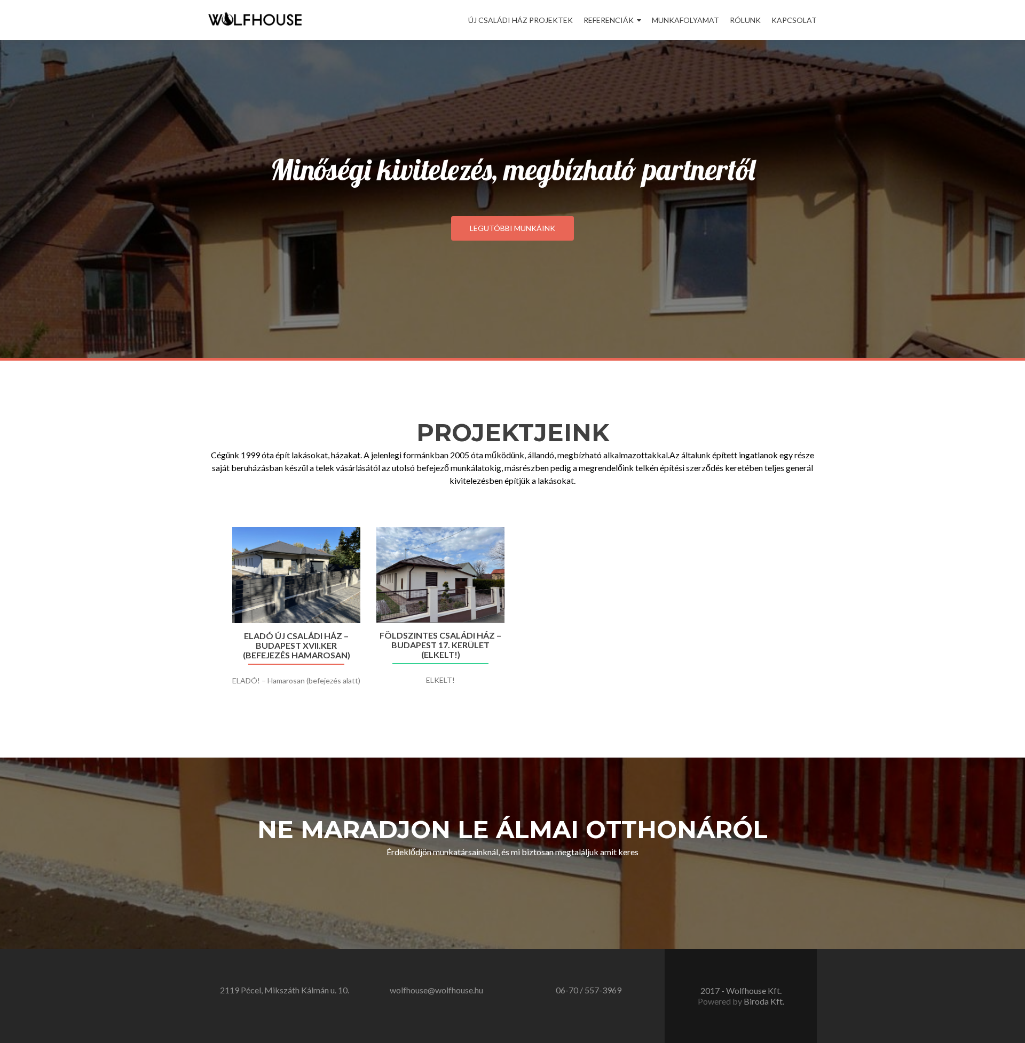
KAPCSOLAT (794, 20)
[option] (512, 616)
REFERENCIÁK (609, 20)
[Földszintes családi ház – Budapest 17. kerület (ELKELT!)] (440, 575)
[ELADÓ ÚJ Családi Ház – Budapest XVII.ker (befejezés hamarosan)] (296, 575)
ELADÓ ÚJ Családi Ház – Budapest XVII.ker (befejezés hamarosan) (296, 645)
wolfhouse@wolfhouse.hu (436, 990)
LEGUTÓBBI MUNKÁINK (512, 228)
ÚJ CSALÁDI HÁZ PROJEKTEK (520, 20)
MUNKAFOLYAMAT (685, 20)
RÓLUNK (745, 20)
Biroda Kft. (764, 1001)
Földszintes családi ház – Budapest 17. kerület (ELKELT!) (440, 645)
